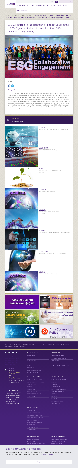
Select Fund (31, 356)
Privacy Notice (47, 344)
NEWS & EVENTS (56, 360)
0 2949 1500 (14, 377)
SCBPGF (42, 230)
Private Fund (30, 5)
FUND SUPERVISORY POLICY (35, 417)
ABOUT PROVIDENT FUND (34, 379)
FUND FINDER (55, 384)
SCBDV (41, 168)
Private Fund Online (60, 365)
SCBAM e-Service (32, 441)
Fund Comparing (32, 363)
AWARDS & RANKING (33, 427)
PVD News (30, 15)
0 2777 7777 (14, 373)
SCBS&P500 (43, 148)
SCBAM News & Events (19, 15)
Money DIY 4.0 (55, 387)
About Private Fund (57, 356)
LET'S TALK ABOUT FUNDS (58, 389)
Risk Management (33, 420)
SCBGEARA (43, 251)
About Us (31, 10)
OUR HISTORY (31, 410)
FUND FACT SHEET (32, 391)
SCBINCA (42, 189)
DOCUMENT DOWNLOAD (34, 370)
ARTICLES (54, 363)
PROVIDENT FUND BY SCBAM (35, 382)
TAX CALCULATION (56, 444)
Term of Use (58, 344)
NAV (28, 358)
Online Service (33, 436)
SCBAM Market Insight (58, 379)
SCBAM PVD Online (33, 396)
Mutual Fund (21, 5)
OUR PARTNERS (31, 429)
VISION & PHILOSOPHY (33, 413)
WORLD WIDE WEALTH (57, 391)
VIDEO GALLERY (56, 403)
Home (8, 15)
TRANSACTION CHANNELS (58, 441)
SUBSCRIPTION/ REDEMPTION (59, 439)
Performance (31, 360)
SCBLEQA (42, 210)
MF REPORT (30, 367)
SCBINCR (42, 272)
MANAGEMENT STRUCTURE (35, 415)
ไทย (52, 2)
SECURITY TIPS (69, 344)
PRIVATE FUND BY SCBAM (58, 358)
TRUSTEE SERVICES (51, 5)
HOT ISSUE (54, 382)
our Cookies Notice (46, 454)
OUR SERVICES (31, 425)
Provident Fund (40, 5)
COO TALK (54, 398)
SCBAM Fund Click (33, 439)
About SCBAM (32, 407)
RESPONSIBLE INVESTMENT (35, 422)
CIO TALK (54, 396)
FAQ (28, 432)
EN (56, 2)
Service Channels (22, 10)
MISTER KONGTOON (57, 401)
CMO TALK (54, 394)
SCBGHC (42, 127)
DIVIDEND (30, 365)
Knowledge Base (62, 5)
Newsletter (31, 389)
